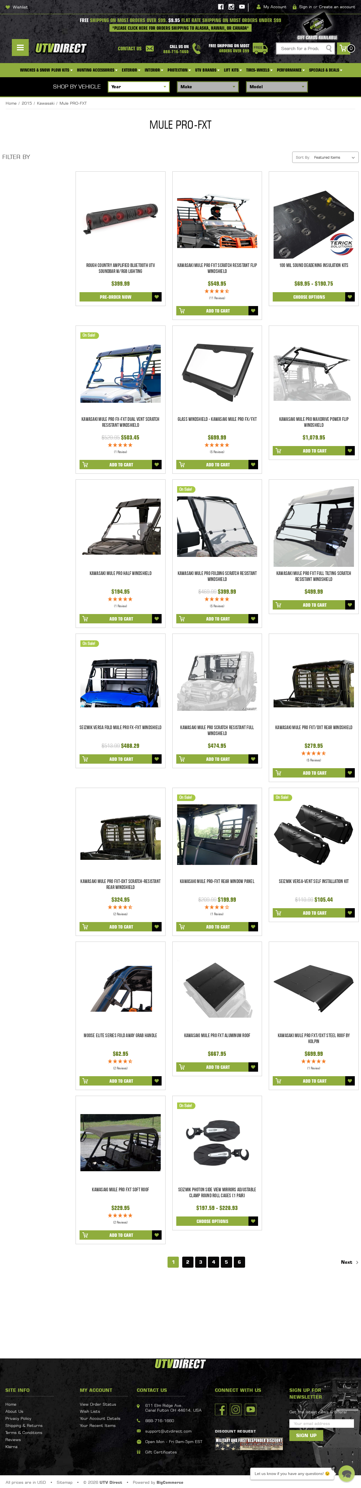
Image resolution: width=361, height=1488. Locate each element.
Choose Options (309, 297)
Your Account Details (100, 1418)
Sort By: (303, 157)
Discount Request (235, 1431)
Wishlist (20, 7)
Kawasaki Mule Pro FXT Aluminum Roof (217, 1036)
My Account (275, 6)
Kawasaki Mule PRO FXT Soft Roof (120, 1190)
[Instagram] (231, 7)
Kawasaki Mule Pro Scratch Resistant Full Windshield (217, 731)
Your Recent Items (98, 1425)
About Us (14, 1411)
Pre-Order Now (115, 297)
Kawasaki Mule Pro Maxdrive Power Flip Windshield (314, 422)
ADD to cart (218, 311)
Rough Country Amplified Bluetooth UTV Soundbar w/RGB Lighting (120, 268)
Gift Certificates (161, 1452)
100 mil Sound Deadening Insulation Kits (314, 265)
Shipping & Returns (24, 1425)
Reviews (13, 1439)
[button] (346, 1473)
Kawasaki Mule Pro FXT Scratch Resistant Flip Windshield (217, 268)
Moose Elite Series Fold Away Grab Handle (120, 1036)
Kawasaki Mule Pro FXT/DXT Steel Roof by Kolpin (314, 1039)
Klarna (11, 1446)
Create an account (337, 6)
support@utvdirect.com (168, 1431)
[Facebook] (221, 7)
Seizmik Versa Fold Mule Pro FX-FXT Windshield (120, 728)
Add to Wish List (157, 297)
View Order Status (98, 1404)
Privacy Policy (18, 1418)
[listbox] (335, 157)
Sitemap (64, 1482)
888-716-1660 (159, 1420)
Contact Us (130, 48)
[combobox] (305, 48)
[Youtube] (242, 7)
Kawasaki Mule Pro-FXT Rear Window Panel (217, 881)
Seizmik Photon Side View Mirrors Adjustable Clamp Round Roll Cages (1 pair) (217, 1193)
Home (10, 1404)
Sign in (305, 6)
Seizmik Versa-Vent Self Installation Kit (314, 881)
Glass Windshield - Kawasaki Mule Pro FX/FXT (217, 419)
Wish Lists (90, 1411)
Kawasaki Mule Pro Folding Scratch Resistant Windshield (217, 576)
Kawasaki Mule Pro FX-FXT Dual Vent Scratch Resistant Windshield (121, 422)
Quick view (120, 218)
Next (347, 1262)
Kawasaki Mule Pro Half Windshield (120, 573)
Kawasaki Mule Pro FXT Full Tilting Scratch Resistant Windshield (313, 576)
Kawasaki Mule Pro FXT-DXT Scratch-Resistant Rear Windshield (120, 884)
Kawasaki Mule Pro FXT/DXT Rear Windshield (313, 728)
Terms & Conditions (23, 1432)
